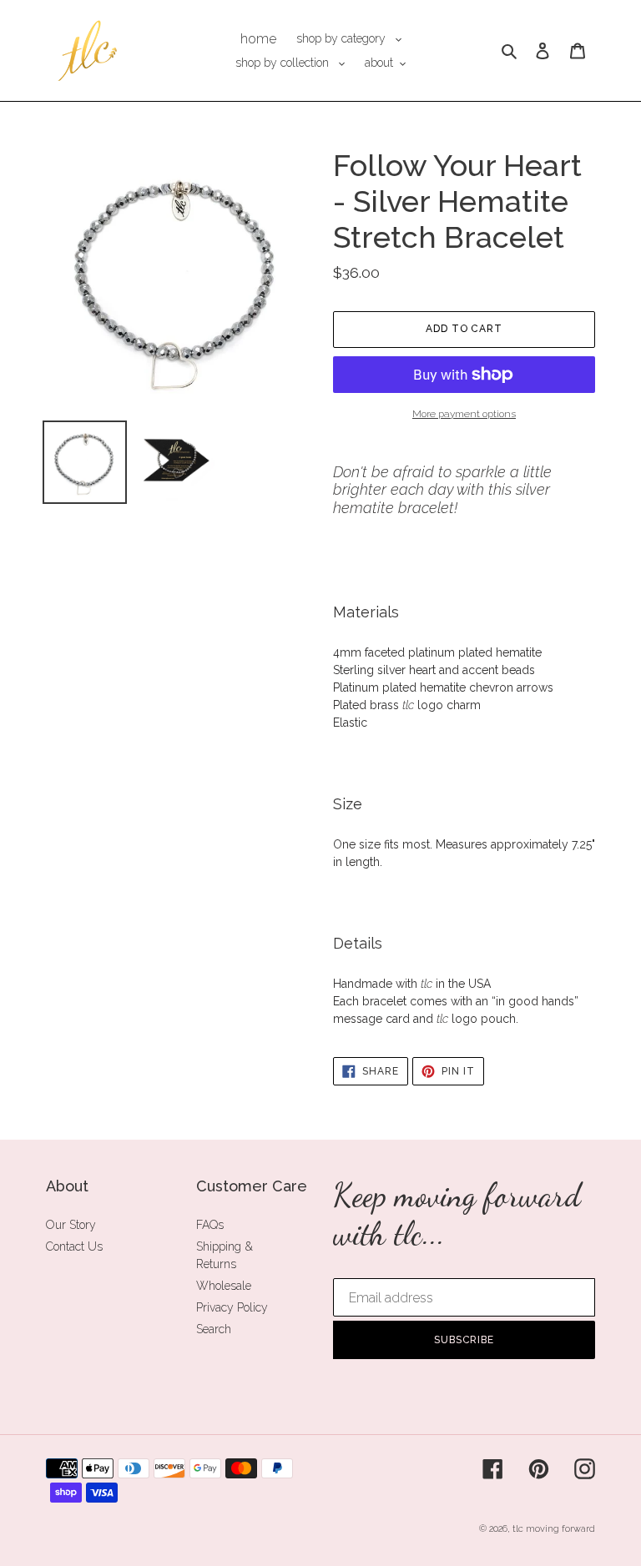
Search (213, 1329)
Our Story (71, 1224)
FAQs (210, 1224)
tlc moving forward (553, 1528)
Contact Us (74, 1246)
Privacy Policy (232, 1307)
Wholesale (223, 1285)
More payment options (464, 414)
